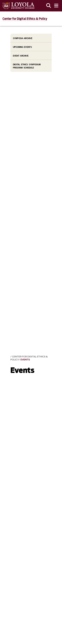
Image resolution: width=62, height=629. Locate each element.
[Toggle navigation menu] (56, 6)
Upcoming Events (22, 47)
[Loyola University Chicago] (18, 5)
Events (25, 359)
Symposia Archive (22, 38)
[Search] (48, 6)
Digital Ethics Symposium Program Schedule (27, 66)
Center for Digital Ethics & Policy (25, 19)
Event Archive (21, 56)
